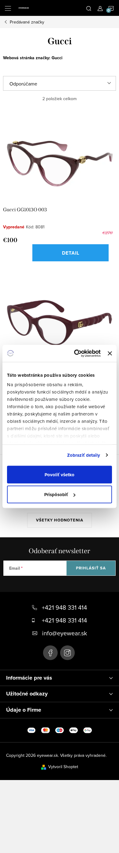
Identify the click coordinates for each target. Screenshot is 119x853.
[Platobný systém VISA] (31, 730)
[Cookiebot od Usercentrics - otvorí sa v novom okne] (76, 354)
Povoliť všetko (59, 474)
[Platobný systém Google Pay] (87, 730)
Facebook (50, 652)
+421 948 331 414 (64, 607)
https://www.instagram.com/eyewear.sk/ (67, 652)
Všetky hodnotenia (59, 520)
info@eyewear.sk (64, 633)
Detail (70, 252)
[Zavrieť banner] (110, 353)
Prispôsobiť (56, 494)
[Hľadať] (88, 8)
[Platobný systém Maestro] (59, 730)
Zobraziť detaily (83, 455)
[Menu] (8, 8)
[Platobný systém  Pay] (73, 730)
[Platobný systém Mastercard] (45, 730)
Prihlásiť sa (91, 568)
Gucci (57, 58)
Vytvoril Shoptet (63, 767)
